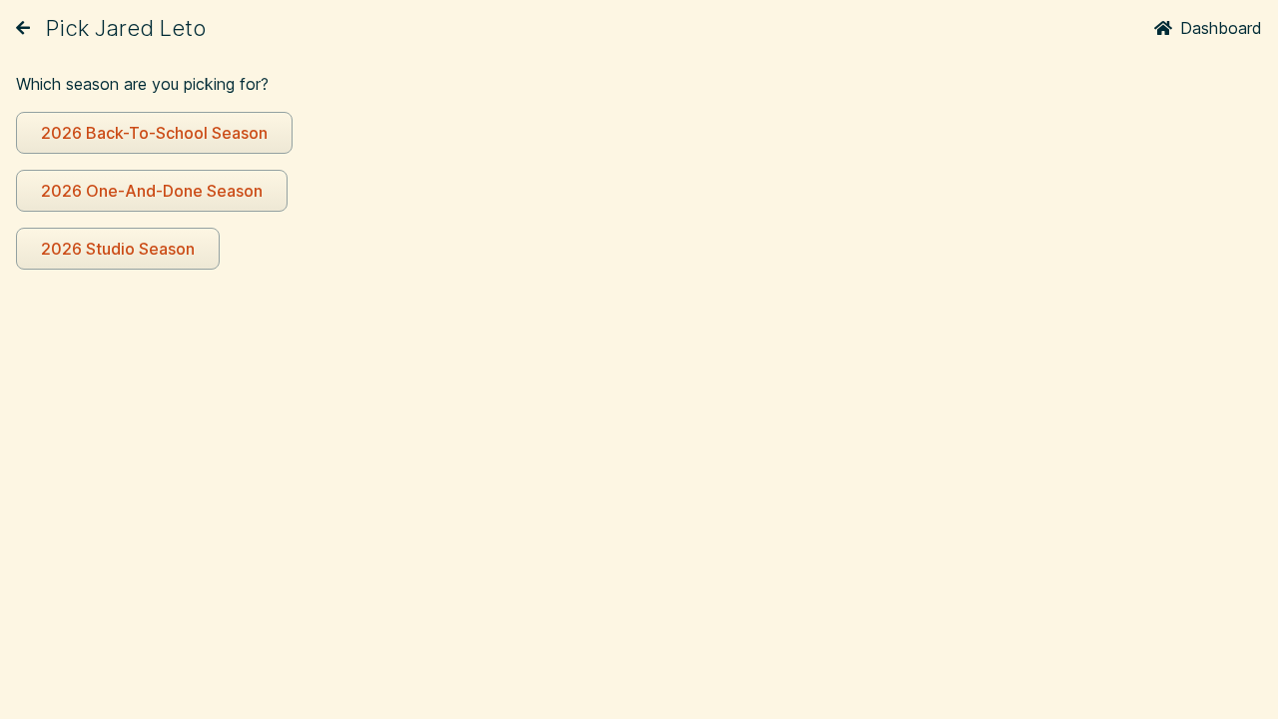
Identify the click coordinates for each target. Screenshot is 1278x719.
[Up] (23, 28)
